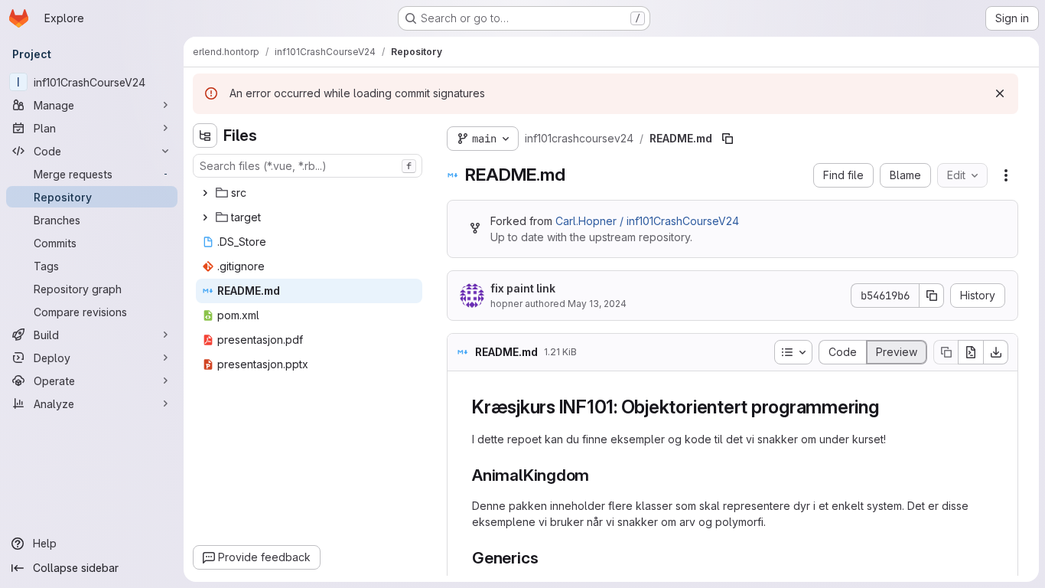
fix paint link (522, 288)
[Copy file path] (727, 138)
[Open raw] (971, 352)
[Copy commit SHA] (932, 295)
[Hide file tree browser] (205, 135)
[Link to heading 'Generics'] (546, 557)
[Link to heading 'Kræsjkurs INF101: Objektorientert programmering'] (889, 407)
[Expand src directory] (205, 193)
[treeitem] (309, 193)
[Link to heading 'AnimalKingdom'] (598, 475)
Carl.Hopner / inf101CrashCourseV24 (647, 220)
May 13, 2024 (597, 303)
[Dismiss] (1000, 93)
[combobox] (307, 166)
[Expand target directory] (205, 217)
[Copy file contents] (945, 352)
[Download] (996, 352)
